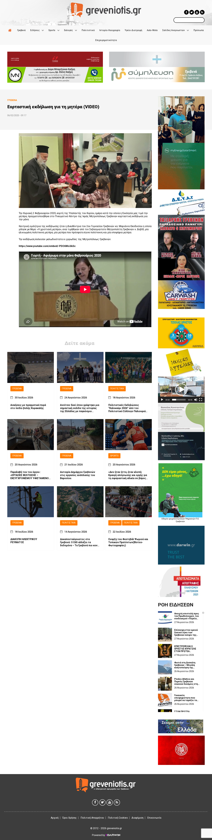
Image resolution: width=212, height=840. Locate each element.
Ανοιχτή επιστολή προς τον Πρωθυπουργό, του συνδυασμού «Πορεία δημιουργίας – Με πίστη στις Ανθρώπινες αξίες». (186, 616)
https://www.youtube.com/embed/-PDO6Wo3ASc (47, 246)
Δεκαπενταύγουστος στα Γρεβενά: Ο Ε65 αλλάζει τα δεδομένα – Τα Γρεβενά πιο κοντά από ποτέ (80, 542)
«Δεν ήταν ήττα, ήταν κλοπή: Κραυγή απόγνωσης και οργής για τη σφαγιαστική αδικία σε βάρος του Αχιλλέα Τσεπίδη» (127, 475)
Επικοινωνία (154, 817)
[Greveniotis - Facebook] (186, 12)
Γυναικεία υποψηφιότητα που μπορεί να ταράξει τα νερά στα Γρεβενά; (185, 697)
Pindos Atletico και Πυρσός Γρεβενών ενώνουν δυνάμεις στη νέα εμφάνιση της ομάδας (186, 681)
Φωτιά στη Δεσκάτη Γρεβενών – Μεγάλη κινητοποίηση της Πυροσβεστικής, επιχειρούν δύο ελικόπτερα (184, 665)
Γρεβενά (17, 388)
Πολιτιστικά (117, 388)
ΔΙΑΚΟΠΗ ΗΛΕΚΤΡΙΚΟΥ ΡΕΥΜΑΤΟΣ (23, 541)
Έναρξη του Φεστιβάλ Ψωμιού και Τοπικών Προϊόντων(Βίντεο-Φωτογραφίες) (128, 542)
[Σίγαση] (195, 399)
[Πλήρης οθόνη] (200, 399)
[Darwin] (113, 835)
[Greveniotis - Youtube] (197, 12)
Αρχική (55, 817)
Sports (114, 455)
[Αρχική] (10, 30)
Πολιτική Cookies (118, 817)
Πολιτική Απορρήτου (92, 817)
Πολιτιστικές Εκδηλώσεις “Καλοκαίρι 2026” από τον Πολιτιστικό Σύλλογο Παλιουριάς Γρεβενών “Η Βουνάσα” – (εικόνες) (127, 408)
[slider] (179, 399)
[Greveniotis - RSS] (202, 12)
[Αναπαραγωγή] (162, 399)
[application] (181, 390)
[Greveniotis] (106, 9)
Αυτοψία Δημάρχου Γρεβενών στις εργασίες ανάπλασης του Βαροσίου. (77, 475)
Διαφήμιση (137, 817)
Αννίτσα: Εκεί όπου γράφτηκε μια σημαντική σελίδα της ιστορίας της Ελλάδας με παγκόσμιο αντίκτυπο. (79, 408)
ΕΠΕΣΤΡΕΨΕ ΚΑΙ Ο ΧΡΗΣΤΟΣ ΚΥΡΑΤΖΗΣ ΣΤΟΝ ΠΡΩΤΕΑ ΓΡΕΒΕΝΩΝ (185, 648)
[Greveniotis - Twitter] (191, 12)
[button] (181, 389)
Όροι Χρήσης (69, 817)
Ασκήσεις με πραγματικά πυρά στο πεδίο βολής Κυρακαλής (28, 407)
